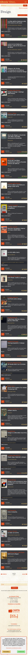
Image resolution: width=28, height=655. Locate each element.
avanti (24, 574)
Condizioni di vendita (14, 604)
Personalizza (6, 651)
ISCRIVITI (14, 587)
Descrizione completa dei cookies (13, 648)
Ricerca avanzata (23, 8)
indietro (4, 574)
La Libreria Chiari (14, 596)
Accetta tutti (21, 651)
